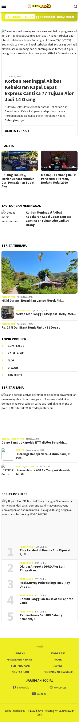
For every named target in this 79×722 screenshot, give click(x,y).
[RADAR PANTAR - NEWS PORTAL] (39, 6)
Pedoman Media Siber (58, 672)
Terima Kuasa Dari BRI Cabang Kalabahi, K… (41, 617)
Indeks (20, 653)
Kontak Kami (20, 672)
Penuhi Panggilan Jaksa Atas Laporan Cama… (46, 601)
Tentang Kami (20, 666)
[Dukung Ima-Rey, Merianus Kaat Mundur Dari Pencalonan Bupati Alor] (19, 161)
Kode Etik (58, 653)
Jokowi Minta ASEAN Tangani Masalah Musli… (43, 472)
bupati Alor (16, 346)
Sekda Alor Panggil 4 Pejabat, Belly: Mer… (46, 314)
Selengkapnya (14, 120)
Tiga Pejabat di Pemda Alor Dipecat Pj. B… (45, 552)
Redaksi (58, 666)
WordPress (60, 687)
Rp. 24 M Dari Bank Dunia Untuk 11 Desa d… (32, 327)
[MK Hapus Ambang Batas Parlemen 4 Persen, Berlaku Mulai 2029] (59, 161)
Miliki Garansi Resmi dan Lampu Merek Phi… (32, 300)
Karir (58, 659)
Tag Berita (15, 375)
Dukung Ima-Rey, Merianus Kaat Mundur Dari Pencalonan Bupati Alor (18, 180)
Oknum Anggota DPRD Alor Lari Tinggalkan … (42, 568)
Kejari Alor (16, 353)
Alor (11, 360)
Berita (5, 438)
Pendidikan (8, 296)
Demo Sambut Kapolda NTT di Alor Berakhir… (34, 442)
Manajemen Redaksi (20, 659)
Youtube (41, 694)
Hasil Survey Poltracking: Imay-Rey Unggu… (45, 584)
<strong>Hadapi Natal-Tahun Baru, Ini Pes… (43, 456)
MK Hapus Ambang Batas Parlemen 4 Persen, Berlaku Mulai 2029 (58, 179)
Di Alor (13, 368)
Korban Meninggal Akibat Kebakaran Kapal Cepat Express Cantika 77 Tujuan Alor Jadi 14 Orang (39, 90)
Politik (30, 466)
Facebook (23, 687)
